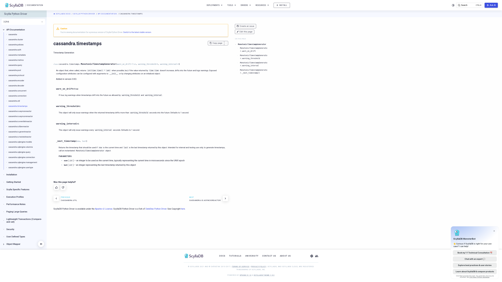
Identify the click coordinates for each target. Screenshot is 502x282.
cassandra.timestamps (17, 106)
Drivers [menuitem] (244, 5)
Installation (11, 174)
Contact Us (269, 256)
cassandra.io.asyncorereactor (20, 116)
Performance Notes (15, 204)
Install (283, 5)
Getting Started (13, 182)
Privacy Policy (258, 267)
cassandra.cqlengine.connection (21, 157)
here (183, 209)
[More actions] (226, 43)
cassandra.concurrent (17, 91)
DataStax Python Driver (156, 209)
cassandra (12, 34)
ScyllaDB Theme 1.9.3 (264, 275)
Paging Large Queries (16, 211)
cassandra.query (15, 65)
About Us (285, 256)
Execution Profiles (15, 197)
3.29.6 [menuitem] (6, 22)
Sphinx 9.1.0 (246, 275)
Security (10, 229)
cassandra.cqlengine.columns (20, 147)
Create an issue (247, 26)
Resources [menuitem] (261, 5)
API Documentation (107, 14)
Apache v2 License (103, 209)
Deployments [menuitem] (213, 5)
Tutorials (235, 256)
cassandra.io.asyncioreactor (20, 111)
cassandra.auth (14, 50)
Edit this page (246, 32)
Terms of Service (240, 267)
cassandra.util (14, 101)
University (252, 256)
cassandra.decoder (16, 86)
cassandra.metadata (17, 55)
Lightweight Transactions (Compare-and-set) (24, 220)
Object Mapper (13, 244)
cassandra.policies (16, 45)
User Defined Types (15, 236)
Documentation (35, 5)
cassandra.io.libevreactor (18, 126)
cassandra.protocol (16, 75)
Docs (222, 256)
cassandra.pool (14, 70)
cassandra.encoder (16, 81)
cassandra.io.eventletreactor (20, 121)
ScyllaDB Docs (63, 14)
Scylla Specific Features (17, 189)
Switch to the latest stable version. (137, 32)
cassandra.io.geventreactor (19, 132)
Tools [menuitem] (230, 5)
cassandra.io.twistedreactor (19, 137)
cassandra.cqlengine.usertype (20, 167)
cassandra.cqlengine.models (20, 142)
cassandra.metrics (16, 60)
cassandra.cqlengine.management (22, 162)
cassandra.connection (17, 96)
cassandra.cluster (15, 40)
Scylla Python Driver (84, 14)
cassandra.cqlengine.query (19, 152)
